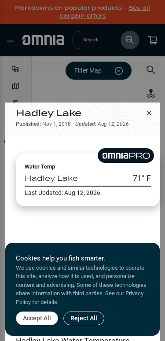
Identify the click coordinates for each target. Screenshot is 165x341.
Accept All (37, 318)
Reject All (83, 318)
